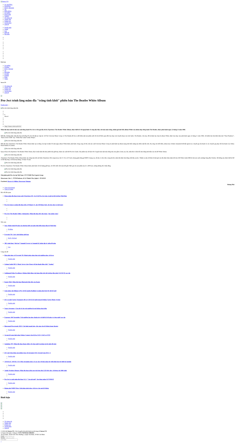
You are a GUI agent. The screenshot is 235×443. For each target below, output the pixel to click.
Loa (5, 31)
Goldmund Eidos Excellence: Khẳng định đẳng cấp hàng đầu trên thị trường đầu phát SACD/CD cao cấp (37, 273)
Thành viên (7, 19)
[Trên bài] (1, 96)
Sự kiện (6, 74)
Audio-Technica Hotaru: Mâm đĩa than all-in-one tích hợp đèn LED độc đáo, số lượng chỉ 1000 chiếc (35, 370)
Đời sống (7, 72)
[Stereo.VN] (4, 1)
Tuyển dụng (7, 23)
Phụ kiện (7, 34)
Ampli (6, 29)
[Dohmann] (1, 403)
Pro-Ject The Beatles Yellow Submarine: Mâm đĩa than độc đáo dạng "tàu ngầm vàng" (31, 213)
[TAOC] (1, 408)
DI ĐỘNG (7, 6)
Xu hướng (7, 65)
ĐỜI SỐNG (8, 11)
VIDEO (6, 16)
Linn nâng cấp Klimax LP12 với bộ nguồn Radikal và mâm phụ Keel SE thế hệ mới (30, 291)
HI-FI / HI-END (9, 8)
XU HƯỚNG (8, 4)
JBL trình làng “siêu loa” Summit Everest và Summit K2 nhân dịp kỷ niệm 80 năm (30, 243)
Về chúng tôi (8, 18)
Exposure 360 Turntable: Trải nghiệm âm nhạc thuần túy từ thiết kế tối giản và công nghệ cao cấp (34, 317)
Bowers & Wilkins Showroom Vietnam (19, 181)
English (6, 75)
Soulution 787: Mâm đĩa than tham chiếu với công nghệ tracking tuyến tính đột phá (30, 344)
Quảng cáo (7, 21)
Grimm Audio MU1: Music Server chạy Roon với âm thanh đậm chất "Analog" (29, 264)
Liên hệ (6, 24)
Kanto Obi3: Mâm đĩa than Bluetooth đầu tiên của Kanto (22, 282)
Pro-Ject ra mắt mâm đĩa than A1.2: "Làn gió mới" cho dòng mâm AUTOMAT (29, 379)
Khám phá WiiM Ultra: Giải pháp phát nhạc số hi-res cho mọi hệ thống (26, 388)
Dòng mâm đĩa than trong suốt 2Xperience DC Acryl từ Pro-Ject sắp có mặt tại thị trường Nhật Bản (35, 196)
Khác (6, 77)
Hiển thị (6, 32)
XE (5, 9)
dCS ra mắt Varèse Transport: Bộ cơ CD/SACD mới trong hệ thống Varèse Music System (32, 299)
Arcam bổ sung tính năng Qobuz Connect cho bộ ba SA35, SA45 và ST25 (27, 335)
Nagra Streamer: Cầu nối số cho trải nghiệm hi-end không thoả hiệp (25, 308)
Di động (6, 67)
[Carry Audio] (1, 405)
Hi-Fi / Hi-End (8, 69)
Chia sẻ (9, 187)
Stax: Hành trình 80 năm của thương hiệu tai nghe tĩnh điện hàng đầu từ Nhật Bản (30, 225)
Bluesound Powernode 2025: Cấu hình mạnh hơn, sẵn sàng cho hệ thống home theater (31, 326)
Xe (5, 70)
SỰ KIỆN (7, 13)
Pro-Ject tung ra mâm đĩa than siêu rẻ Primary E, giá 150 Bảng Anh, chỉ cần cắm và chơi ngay (33, 205)
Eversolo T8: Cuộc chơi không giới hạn (16, 234)
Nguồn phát (7, 27)
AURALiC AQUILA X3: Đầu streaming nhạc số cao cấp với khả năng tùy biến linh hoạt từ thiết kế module (37, 361)
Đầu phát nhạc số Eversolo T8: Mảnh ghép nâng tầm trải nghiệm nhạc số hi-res (29, 255)
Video (6, 79)
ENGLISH (7, 14)
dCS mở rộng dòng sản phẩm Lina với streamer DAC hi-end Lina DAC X (27, 353)
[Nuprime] (1, 407)
